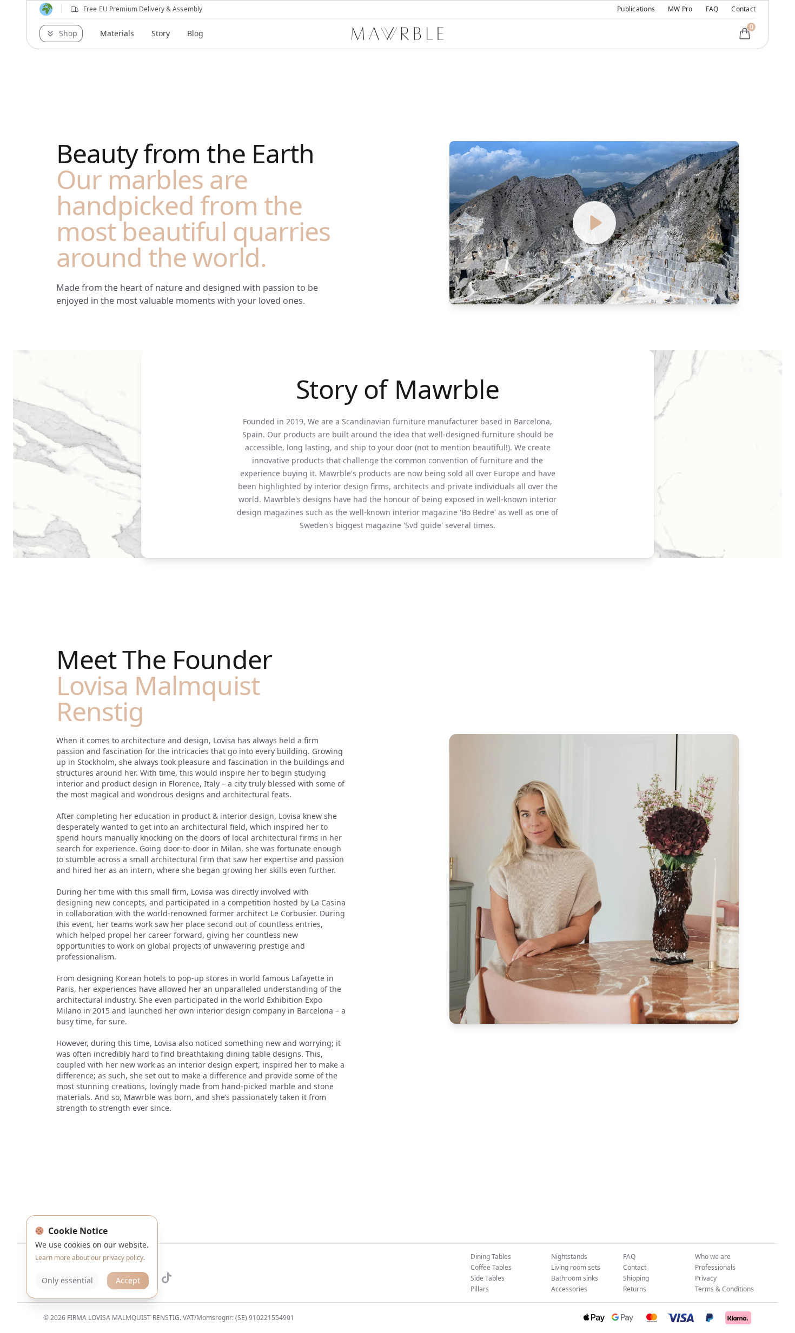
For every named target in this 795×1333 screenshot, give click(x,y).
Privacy (706, 1278)
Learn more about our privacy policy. (90, 1257)
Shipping (636, 1278)
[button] (61, 33)
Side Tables (488, 1278)
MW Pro (680, 9)
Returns (634, 1289)
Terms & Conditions (724, 1289)
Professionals (715, 1267)
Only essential (67, 1280)
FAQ (712, 9)
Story (160, 33)
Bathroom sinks (574, 1278)
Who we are (713, 1256)
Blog (195, 33)
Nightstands (569, 1256)
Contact (743, 9)
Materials (117, 33)
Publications (636, 9)
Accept (128, 1280)
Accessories (569, 1289)
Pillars (480, 1289)
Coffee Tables (491, 1267)
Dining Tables (491, 1256)
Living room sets (575, 1267)
